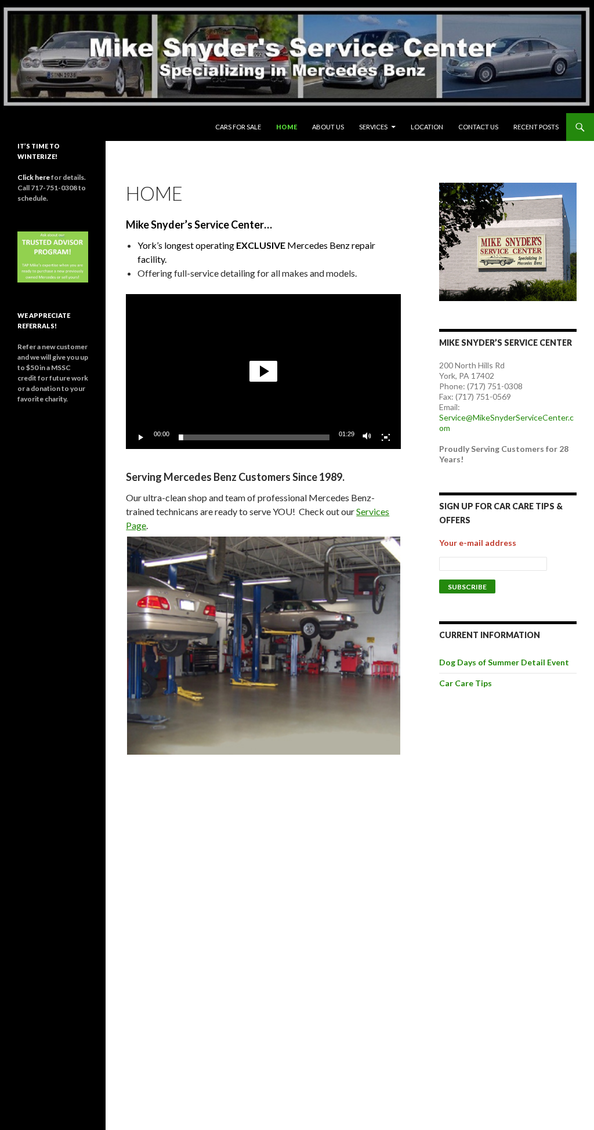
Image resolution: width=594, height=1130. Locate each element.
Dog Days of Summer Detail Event (504, 662)
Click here (33, 177)
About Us (328, 127)
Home (286, 127)
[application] (263, 371)
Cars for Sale (238, 127)
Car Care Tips (465, 683)
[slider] (254, 437)
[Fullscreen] (386, 437)
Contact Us (478, 127)
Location (427, 127)
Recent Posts (536, 127)
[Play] (141, 437)
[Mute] (367, 437)
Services (373, 127)
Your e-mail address (477, 543)
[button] (263, 371)
